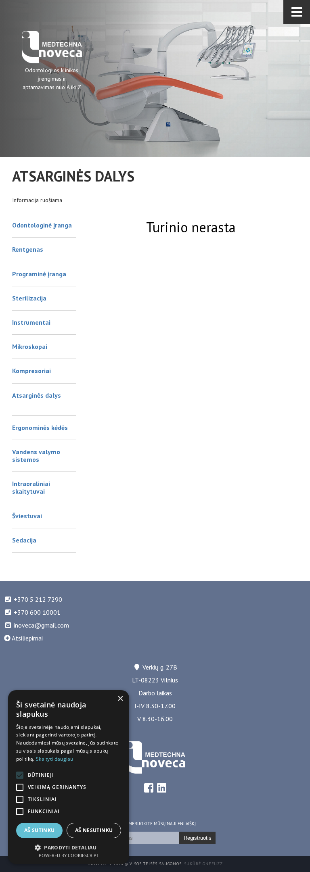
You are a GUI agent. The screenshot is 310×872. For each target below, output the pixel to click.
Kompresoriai (31, 371)
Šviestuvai (27, 516)
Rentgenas (27, 249)
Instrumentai (31, 322)
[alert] (68, 777)
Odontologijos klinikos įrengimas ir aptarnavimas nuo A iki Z (52, 79)
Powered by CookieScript (69, 855)
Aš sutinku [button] (39, 830)
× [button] (120, 699)
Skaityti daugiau (54, 758)
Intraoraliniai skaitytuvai (31, 487)
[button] (68, 846)
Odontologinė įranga (42, 225)
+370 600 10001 (37, 612)
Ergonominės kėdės (40, 427)
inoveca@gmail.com (41, 625)
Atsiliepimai (26, 638)
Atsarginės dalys (36, 395)
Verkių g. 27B (159, 667)
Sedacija (24, 540)
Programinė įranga (39, 274)
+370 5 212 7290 (38, 599)
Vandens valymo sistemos (36, 455)
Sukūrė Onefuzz (203, 863)
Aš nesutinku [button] (94, 830)
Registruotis (198, 838)
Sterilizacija (29, 298)
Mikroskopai (29, 346)
